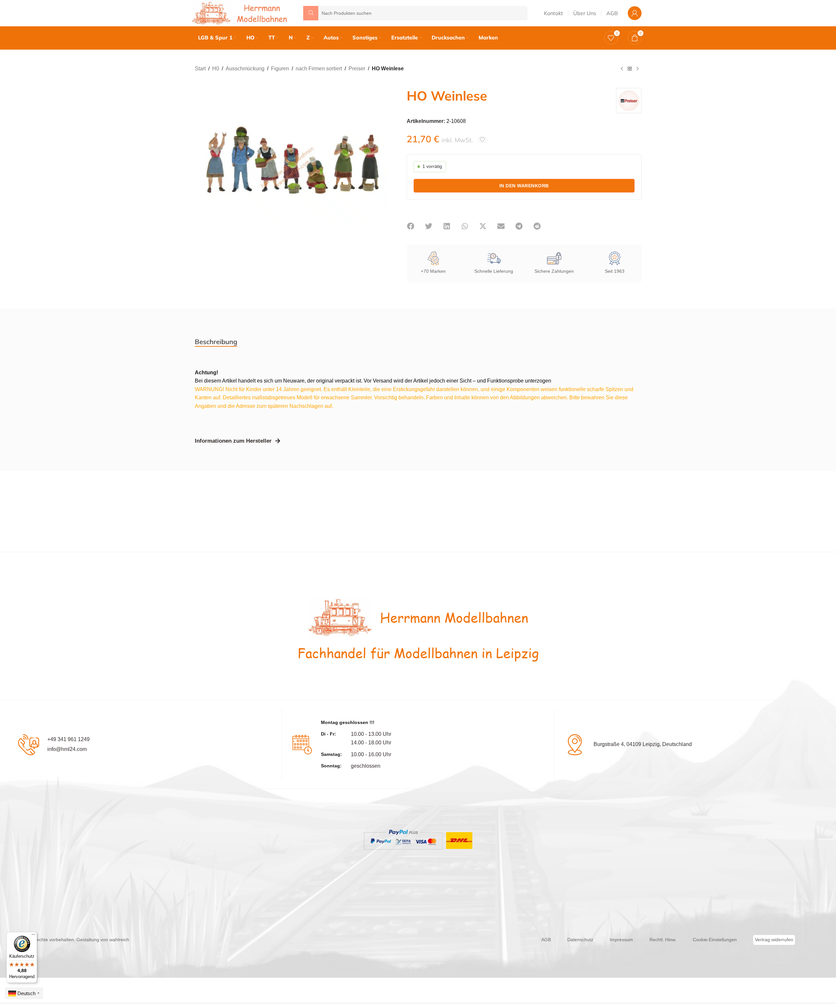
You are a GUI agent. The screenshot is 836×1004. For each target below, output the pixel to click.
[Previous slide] (201, 162)
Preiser (357, 68)
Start (200, 68)
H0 (215, 68)
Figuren (280, 68)
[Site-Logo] (241, 12)
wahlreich (119, 939)
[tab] (216, 342)
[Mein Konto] (634, 13)
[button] (410, 226)
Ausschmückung (245, 68)
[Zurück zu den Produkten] (630, 69)
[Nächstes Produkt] (638, 69)
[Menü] (33, 936)
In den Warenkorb (524, 185)
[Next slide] (380, 162)
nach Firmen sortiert (319, 68)
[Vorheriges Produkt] (622, 69)
